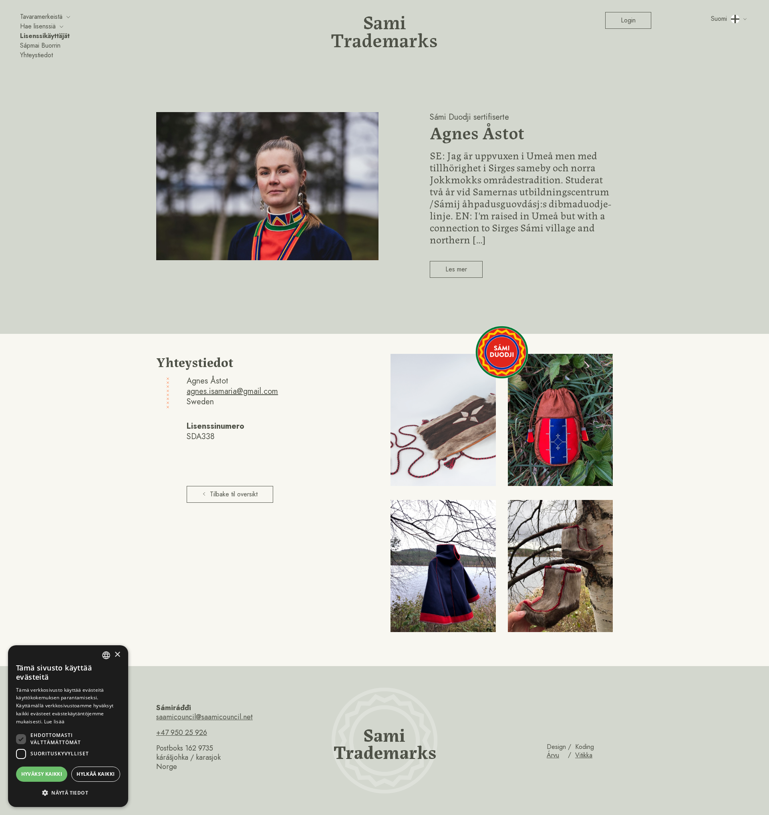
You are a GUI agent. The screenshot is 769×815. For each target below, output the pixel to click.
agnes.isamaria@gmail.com (232, 391)
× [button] (117, 655)
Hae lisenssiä (38, 26)
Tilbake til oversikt (234, 494)
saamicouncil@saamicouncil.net (204, 717)
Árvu (553, 755)
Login (628, 20)
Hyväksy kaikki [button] (41, 774)
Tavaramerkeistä (41, 16)
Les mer (456, 269)
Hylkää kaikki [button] (95, 774)
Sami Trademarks (384, 30)
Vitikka (583, 755)
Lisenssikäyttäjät (45, 35)
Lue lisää (54, 721)
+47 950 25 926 (181, 732)
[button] (68, 793)
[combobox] (106, 655)
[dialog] (68, 726)
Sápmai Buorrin (40, 45)
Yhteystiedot (36, 55)
